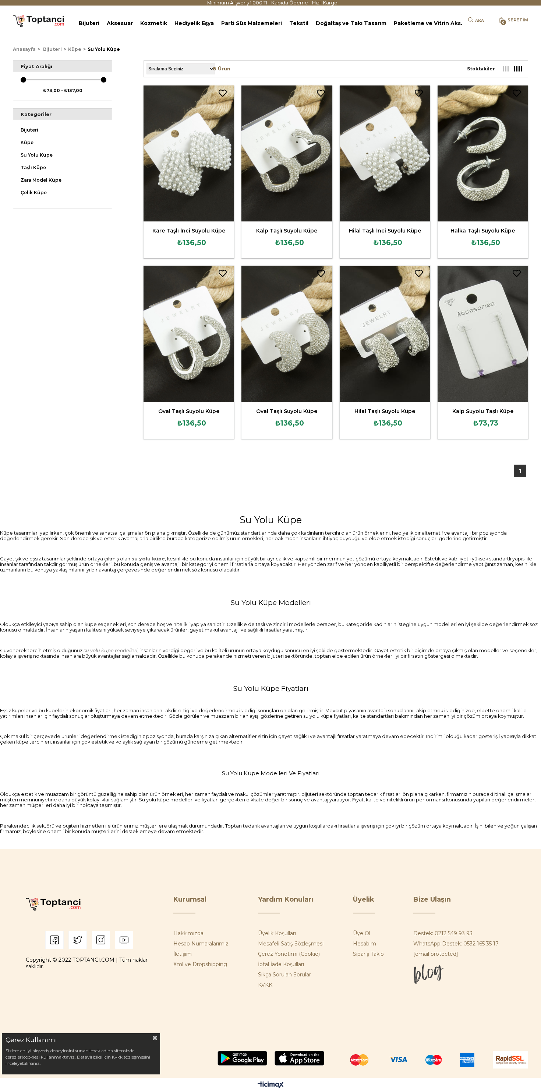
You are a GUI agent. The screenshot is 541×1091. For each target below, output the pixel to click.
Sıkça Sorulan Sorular (284, 974)
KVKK (265, 985)
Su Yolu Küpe (37, 155)
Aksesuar (120, 23)
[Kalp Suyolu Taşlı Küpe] (483, 334)
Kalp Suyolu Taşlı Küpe (482, 411)
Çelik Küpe (34, 192)
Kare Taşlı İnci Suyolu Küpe (188, 230)
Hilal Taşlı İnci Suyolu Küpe (385, 230)
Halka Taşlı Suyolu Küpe (482, 230)
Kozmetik (153, 23)
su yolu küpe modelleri (110, 650)
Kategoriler (36, 114)
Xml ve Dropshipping (200, 964)
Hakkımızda (188, 933)
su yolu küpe (148, 559)
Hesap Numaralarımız (201, 943)
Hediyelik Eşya (194, 23)
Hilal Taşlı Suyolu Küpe (384, 411)
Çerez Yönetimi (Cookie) (289, 954)
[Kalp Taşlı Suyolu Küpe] (286, 153)
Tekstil (298, 23)
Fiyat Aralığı (36, 66)
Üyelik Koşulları (277, 933)
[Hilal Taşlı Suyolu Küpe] (385, 334)
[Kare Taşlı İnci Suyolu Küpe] (189, 153)
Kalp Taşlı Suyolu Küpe (286, 230)
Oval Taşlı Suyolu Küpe (188, 411)
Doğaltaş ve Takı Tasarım (351, 23)
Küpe (27, 142)
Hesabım (364, 943)
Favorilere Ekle (223, 93)
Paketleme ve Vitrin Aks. (428, 23)
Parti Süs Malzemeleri (251, 23)
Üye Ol (361, 933)
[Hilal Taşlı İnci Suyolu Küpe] (385, 153)
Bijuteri (89, 23)
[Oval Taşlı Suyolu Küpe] (189, 334)
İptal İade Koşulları (281, 964)
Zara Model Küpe (41, 180)
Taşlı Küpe (33, 167)
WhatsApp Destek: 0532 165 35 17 (456, 943)
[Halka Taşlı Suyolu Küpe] (483, 153)
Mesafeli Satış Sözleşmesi (290, 943)
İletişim (182, 954)
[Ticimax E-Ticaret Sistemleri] (271, 1085)
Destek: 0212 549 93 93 (443, 933)
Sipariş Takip (368, 954)
